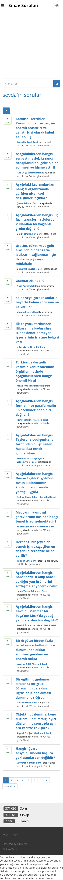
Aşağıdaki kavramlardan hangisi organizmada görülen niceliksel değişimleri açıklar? (35, 191)
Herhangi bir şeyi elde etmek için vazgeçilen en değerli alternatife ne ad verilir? (35, 549)
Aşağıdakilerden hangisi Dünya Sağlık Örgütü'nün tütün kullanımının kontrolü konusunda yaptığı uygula (35, 482)
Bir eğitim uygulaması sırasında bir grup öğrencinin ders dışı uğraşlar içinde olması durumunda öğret (33, 688)
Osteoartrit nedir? (30, 280)
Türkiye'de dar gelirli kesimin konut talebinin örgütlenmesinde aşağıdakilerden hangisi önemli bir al (35, 371)
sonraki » (10, 786)
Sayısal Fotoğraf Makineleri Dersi (34, 733)
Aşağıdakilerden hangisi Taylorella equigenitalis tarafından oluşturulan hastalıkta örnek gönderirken (35, 444)
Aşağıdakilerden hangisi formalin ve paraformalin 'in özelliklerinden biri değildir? (36, 408)
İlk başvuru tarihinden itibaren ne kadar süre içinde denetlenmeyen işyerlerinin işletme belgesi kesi (37, 333)
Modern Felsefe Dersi (28, 312)
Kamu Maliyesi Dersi (27, 142)
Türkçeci (22, 844)
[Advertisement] (31, 44)
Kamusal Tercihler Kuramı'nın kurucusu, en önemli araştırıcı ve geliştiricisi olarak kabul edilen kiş (35, 128)
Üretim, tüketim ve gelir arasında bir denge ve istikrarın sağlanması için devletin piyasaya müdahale (36, 254)
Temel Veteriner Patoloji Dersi (32, 419)
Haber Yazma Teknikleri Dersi (32, 591)
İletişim (6, 834)
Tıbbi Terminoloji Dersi (29, 285)
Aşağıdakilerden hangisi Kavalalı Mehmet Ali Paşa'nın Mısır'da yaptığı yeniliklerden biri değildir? (37, 613)
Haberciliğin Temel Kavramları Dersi (35, 526)
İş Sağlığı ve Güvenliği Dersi (31, 347)
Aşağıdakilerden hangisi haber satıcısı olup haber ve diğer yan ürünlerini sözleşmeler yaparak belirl (37, 579)
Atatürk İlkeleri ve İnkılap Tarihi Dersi (36, 625)
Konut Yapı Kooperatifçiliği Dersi (34, 385)
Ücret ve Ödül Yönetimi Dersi (32, 663)
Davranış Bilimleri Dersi (29, 762)
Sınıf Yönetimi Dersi (27, 702)
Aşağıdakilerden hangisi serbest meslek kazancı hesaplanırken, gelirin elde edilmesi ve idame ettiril (37, 160)
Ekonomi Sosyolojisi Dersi (30, 268)
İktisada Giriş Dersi (26, 560)
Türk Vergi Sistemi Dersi (29, 172)
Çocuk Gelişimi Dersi (27, 203)
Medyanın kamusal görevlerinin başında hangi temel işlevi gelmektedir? (37, 516)
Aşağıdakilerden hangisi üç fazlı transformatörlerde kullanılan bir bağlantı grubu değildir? (37, 222)
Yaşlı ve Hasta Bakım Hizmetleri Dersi (36, 496)
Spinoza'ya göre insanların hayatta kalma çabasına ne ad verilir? (37, 302)
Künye (15, 834)
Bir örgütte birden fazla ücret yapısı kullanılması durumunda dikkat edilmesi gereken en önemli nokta (35, 649)
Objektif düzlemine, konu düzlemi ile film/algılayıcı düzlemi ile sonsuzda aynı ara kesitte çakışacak (36, 721)
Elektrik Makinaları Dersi (29, 233)
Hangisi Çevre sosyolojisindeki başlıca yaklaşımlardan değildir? (35, 752)
